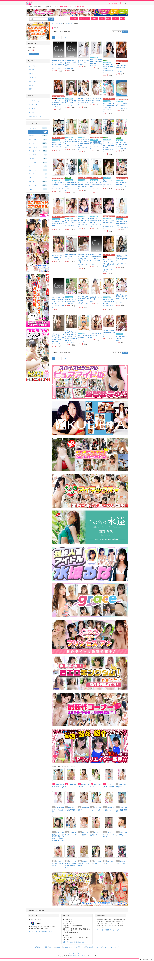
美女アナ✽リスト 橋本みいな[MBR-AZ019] (109, 66)
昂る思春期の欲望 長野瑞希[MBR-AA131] (71, 184)
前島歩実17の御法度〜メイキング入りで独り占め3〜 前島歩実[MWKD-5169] (83, 258)
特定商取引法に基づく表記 (90, 947)
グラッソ (93, 102)
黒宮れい (31, 89)
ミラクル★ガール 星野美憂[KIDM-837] (121, 67)
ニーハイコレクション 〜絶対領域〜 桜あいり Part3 (70, 864)
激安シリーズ (37, 170)
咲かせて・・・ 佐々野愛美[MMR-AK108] (95, 220)
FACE (92, 337)
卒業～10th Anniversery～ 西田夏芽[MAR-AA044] (58, 144)
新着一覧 (37, 135)
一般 (37, 177)
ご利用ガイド (39, 947)
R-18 (37, 189)
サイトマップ (115, 947)
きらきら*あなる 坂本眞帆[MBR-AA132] (58, 184)
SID (91, 301)
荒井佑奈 (31, 70)
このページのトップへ (147, 959)
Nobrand (80, 64)
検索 (51, 19)
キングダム (119, 71)
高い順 (119, 31)
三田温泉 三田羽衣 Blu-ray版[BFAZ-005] (109, 332)
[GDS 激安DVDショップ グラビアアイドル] (29, 3)
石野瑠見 (31, 85)
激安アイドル (37, 139)
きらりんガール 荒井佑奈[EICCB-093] (83, 337)
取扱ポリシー (49, 947)
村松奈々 (101, 18)
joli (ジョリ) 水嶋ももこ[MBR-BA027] (71, 141)
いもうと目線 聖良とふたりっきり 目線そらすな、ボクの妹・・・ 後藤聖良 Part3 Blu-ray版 (58, 836)
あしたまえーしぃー (122, 303)
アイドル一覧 (37, 185)
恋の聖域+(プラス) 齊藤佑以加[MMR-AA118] (122, 223)
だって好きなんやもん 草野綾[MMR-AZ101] (58, 223)
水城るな (31, 73)
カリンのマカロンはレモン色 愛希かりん (58, 863)
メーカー (37, 181)
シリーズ (37, 158)
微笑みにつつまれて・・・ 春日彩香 (83, 863)
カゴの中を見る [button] (34, 54)
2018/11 (38, 131)
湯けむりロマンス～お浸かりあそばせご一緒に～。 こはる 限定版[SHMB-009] (109, 263)
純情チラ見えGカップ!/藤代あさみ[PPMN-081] (84, 298)
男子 (37, 166)
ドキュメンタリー (37, 174)
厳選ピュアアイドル (84, 18)
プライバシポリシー (83, 953)
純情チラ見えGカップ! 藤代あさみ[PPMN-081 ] (109, 301)
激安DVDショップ (57, 23)
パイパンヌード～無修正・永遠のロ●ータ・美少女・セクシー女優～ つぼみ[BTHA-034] (58, 337)
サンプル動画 (74, 18)
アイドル (37, 143)
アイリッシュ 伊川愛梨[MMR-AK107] (108, 222)
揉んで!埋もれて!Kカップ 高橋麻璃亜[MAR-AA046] (108, 105)
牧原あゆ (122, 18)
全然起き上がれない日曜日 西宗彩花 (122, 810)
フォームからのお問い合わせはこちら (108, 930)
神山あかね (32, 81)
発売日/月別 (68, 23)
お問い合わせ (105, 947)
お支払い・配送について (62, 947)
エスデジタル (56, 259)
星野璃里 (108, 18)
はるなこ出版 (56, 68)
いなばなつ (115, 18)
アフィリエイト (69, 953)
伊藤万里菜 (95, 18)
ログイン (123, 3)
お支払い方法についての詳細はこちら (40, 931)
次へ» (64, 37)
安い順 (114, 31)
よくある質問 (76, 947)
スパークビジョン (57, 344)
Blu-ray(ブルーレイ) (37, 151)
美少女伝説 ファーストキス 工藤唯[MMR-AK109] (83, 220)
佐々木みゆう (33, 66)
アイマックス (33, 104)
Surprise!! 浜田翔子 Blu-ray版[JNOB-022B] (96, 61)
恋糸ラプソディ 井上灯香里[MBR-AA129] (96, 184)
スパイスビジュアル (122, 108)
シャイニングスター (35, 101)
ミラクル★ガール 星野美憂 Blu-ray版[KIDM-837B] (58, 102)
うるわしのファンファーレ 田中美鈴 (108, 835)
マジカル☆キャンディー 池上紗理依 (58, 810)
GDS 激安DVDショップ (76, 955)
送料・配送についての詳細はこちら (73, 942)
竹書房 (118, 340)
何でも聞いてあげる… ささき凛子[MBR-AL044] (121, 144)
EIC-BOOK (81, 341)
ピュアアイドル (37, 147)
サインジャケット (37, 154)
